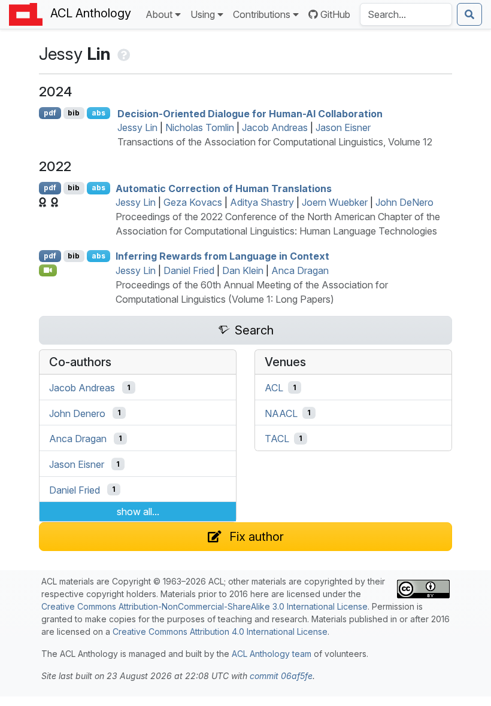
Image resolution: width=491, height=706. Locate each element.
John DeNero (404, 202)
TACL (277, 439)
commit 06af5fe (281, 676)
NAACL (281, 413)
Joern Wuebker (335, 202)
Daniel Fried (188, 270)
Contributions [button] (261, 14)
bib (74, 112)
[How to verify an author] (122, 53)
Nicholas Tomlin (199, 127)
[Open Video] (48, 270)
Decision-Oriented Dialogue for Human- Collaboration (250, 113)
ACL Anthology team (271, 654)
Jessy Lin (137, 127)
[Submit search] (469, 14)
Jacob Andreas (275, 127)
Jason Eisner (343, 127)
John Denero (77, 413)
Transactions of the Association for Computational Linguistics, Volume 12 (274, 142)
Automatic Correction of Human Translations (224, 188)
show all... (138, 512)
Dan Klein (242, 270)
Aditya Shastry (262, 202)
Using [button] (202, 14)
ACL (274, 388)
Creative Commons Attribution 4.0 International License (220, 631)
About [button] (159, 14)
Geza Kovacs (192, 202)
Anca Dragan (300, 270)
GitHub (335, 14)
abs (98, 112)
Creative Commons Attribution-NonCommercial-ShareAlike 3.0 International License (204, 606)
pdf (50, 112)
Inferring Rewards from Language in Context (222, 256)
